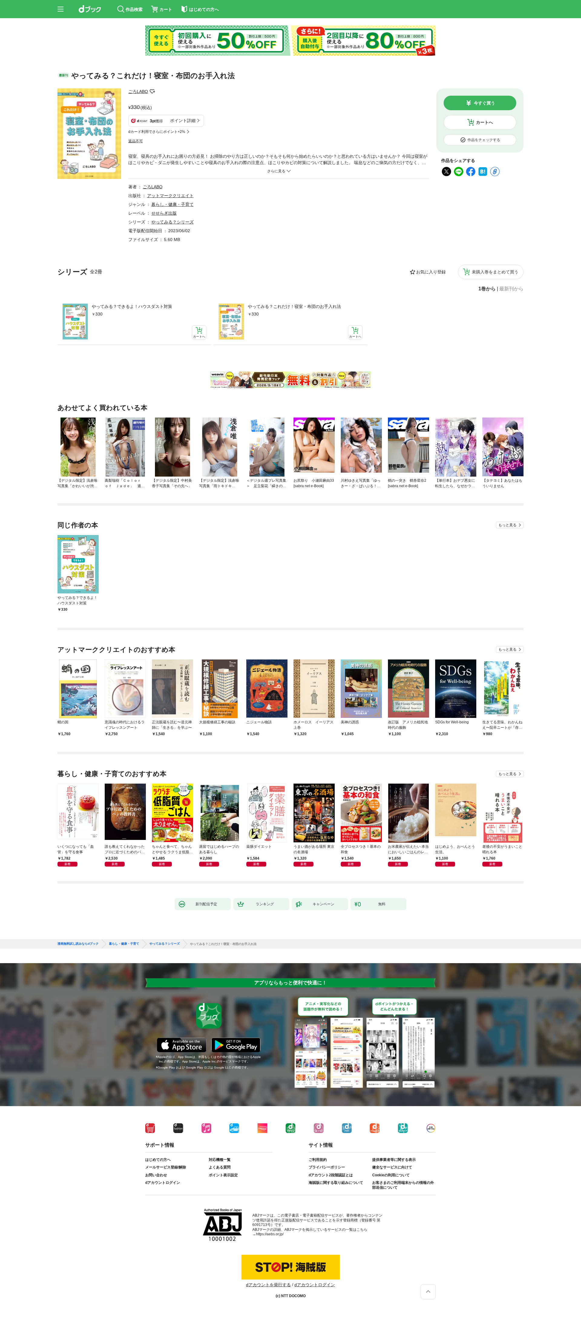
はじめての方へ (158, 1160)
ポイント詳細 (182, 120)
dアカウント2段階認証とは (331, 1175)
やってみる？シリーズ (172, 222)
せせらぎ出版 (164, 213)
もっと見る (507, 525)
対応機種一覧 (220, 1160)
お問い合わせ (156, 1175)
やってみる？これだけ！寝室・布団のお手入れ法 (294, 306)
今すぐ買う (484, 103)
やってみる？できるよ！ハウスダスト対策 (132, 306)
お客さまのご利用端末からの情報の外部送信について (403, 1185)
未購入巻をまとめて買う (495, 271)
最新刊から (511, 288)
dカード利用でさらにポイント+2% (156, 132)
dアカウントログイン (162, 1183)
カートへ (484, 122)
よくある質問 (220, 1167)
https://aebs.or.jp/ (270, 1234)
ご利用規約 (318, 1160)
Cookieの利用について (391, 1175)
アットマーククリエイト (170, 195)
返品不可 (135, 141)
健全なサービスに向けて (392, 1167)
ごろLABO (138, 91)
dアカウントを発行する (268, 1284)
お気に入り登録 (431, 271)
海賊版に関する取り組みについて (336, 1183)
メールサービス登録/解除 (165, 1167)
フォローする (152, 91)
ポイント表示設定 (223, 1175)
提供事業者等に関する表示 (394, 1160)
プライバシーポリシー (327, 1167)
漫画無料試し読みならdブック (78, 943)
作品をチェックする (484, 140)
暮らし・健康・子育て (172, 204)
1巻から (487, 288)
